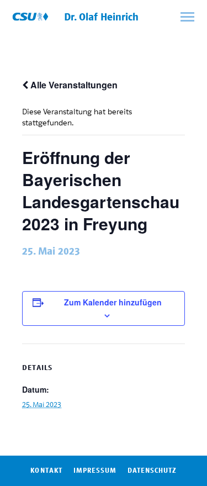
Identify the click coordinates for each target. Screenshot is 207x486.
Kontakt (46, 470)
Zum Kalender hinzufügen (113, 302)
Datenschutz (152, 470)
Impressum (94, 470)
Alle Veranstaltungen (73, 84)
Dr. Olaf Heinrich (101, 17)
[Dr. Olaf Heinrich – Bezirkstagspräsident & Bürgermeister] (30, 16)
